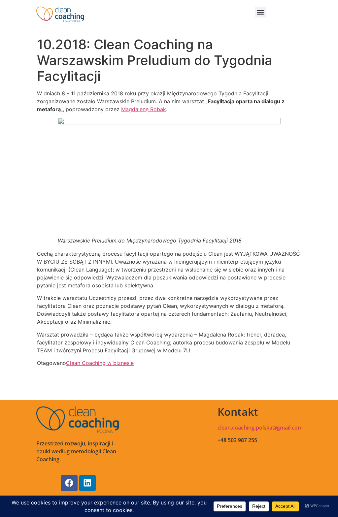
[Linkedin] (87, 483)
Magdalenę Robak (143, 109)
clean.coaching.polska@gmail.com (260, 427)
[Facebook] (69, 483)
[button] (260, 12)
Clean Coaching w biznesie (100, 363)
